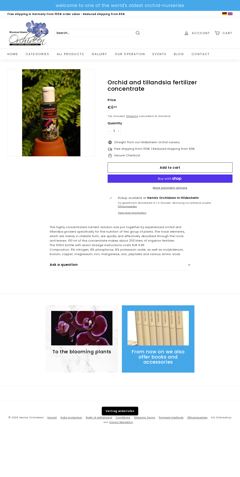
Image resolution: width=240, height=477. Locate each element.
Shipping (132, 116)
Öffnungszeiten (127, 206)
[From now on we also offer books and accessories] (158, 328)
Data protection (71, 417)
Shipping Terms (144, 417)
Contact (201, 54)
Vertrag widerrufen (120, 411)
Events (159, 54)
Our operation (130, 54)
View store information (132, 212)
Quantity (115, 123)
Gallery (99, 54)
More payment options (170, 188)
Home (13, 54)
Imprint (52, 417)
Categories (37, 54)
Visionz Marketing (121, 422)
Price (112, 100)
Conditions (123, 417)
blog (179, 54)
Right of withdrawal (99, 417)
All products (70, 54)
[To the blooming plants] (81, 328)
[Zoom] (51, 112)
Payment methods (171, 417)
